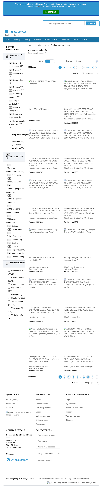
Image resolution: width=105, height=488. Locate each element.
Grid (47, 61)
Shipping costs (42, 420)
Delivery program (43, 408)
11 (84, 67)
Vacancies (10, 404)
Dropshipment (42, 404)
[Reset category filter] (10, 128)
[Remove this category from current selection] (45, 53)
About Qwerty (12, 399)
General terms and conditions (51, 479)
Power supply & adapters (36, 53)
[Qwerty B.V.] (17, 23)
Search (91, 23)
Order (38, 412)
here (40, 6)
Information (37, 40)
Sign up (16, 35)
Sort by (69, 61)
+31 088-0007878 (17, 32)
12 (88, 67)
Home (8, 40)
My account (65, 40)
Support (68, 412)
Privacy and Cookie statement (77, 479)
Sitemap (69, 420)
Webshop (17, 40)
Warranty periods (72, 416)
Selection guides (43, 416)
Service (75, 40)
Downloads (40, 424)
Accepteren (51, 12)
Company (27, 40)
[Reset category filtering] (10, 58)
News (38, 399)
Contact (84, 40)
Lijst (52, 61)
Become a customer (51, 40)
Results (75, 73)
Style (41, 61)
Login (7, 35)
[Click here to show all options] (8, 55)
